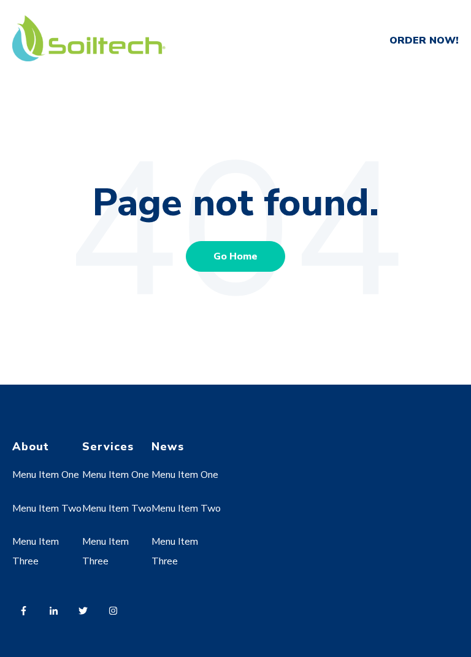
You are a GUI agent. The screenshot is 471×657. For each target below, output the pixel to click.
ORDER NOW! (424, 40)
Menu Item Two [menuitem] (47, 508)
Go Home (235, 256)
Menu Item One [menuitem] (45, 475)
